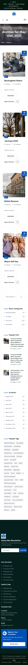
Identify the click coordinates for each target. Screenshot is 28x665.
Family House (8, 453)
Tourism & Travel (8, 580)
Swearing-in (7, 490)
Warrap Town (18, 506)
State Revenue (8, 486)
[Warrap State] (14, 14)
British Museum (11, 201)
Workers (6, 510)
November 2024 (15, 428)
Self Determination (9, 476)
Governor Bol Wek (9, 456)
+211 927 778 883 (6, 620)
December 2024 (15, 424)
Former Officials (20, 4)
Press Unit (11, 4)
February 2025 (15, 416)
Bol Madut (7, 449)
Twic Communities (17, 500)
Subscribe (23, 550)
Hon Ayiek (13, 460)
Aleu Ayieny (19, 443)
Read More (10, 95)
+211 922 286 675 (13, 6)
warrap (8, 84)
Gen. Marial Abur (18, 453)
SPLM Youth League (10, 483)
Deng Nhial (15, 449)
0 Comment (17, 84)
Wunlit (13, 510)
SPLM (5, 4)
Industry (8, 42)
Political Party (7, 594)
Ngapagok (17, 470)
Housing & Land (7, 571)
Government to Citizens (10, 591)
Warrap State (8, 506)
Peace (12, 473)
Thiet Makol (7, 493)
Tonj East (20, 493)
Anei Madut (17, 446)
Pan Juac (6, 473)
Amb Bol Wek (8, 446)
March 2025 (15, 412)
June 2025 (15, 404)
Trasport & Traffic (8, 569)
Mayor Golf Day (11, 261)
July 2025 (15, 400)
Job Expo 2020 (11, 141)
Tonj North (7, 496)
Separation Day (8, 480)
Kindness (6, 466)
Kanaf (20, 463)
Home (3, 42)
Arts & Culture (7, 577)
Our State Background (9, 599)
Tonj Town (7, 500)
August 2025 (15, 396)
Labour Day (14, 466)
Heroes (6, 460)
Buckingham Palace (13, 80)
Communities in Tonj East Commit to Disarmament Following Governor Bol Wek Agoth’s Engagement (17, 375)
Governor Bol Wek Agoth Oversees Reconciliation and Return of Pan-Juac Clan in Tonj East (17, 358)
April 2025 (15, 408)
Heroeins (19, 456)
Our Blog (15, 316)
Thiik (14, 493)
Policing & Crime (8, 566)
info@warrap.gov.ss (7, 625)
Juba (15, 463)
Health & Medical (8, 574)
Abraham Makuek (9, 443)
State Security (18, 486)
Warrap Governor (9, 503)
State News (15, 324)
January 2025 (15, 420)
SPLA (16, 480)
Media (25, 662)
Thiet (14, 490)
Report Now (14, 644)
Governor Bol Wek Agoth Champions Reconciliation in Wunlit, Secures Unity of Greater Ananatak (17, 342)
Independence (8, 463)
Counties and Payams (9, 596)
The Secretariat (7, 602)
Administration (7, 588)
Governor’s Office (6, 662)
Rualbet (18, 473)
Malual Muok (8, 470)
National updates (15, 312)
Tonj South (15, 496)
